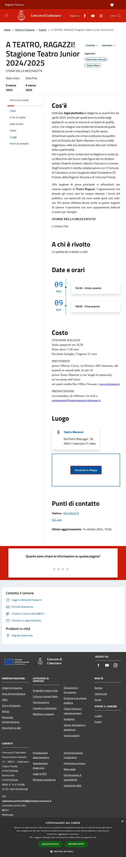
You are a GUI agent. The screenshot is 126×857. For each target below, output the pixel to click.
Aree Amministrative (13, 694)
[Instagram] (99, 15)
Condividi (90, 45)
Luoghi (98, 716)
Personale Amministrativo (10, 719)
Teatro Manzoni (74, 432)
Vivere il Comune (25, 30)
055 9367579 (71, 513)
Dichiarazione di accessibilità (72, 777)
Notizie (98, 688)
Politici (6, 711)
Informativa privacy (74, 763)
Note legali (70, 769)
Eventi (42, 30)
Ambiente (69, 719)
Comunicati (100, 694)
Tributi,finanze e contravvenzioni (73, 711)
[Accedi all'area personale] (111, 4)
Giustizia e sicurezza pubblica (75, 700)
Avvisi (97, 700)
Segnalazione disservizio (40, 765)
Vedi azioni (107, 45)
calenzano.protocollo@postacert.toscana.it (26, 801)
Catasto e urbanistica (44, 708)
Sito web (57, 520)
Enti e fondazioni (11, 705)
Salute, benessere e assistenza (74, 727)
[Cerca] (119, 16)
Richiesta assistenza (44, 780)
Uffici (5, 700)
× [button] (122, 821)
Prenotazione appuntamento (41, 755)
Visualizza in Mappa (86, 470)
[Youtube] (91, 15)
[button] (63, 851)
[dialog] (63, 837)
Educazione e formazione (71, 690)
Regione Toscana (14, 5)
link (94, 837)
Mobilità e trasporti (43, 714)
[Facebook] (83, 15)
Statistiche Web (72, 785)
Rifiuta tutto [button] (76, 844)
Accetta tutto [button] (50, 844)
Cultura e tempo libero (45, 696)
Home (7, 30)
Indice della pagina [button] (19, 100)
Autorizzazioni (72, 735)
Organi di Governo (12, 688)
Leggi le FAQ (40, 774)
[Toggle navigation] (7, 15)
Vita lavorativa (41, 702)
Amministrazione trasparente (73, 755)
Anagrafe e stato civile (45, 690)
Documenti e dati (11, 728)
